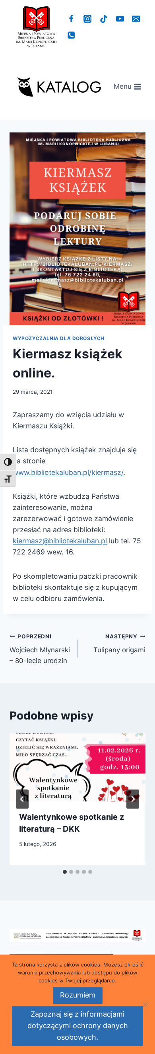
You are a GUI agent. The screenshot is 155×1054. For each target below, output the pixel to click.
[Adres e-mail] (136, 19)
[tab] (65, 872)
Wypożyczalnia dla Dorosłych (59, 338)
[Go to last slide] (22, 799)
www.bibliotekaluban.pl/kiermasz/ (68, 472)
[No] (145, 1004)
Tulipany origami (119, 643)
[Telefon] (71, 35)
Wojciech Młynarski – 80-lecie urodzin (40, 649)
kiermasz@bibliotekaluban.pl (60, 541)
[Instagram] (87, 19)
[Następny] (132, 799)
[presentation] (77, 767)
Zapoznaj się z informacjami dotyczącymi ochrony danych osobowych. (77, 1025)
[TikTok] (104, 19)
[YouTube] (120, 19)
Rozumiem (77, 995)
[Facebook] (71, 19)
